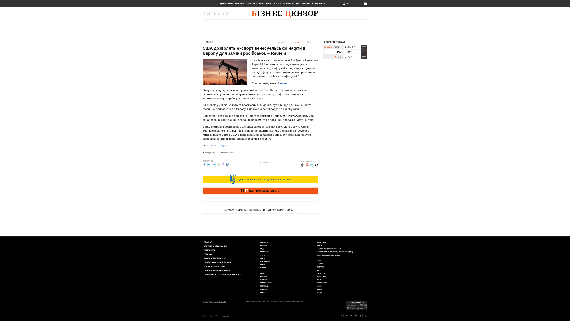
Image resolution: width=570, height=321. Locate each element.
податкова (321, 276)
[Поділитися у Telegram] (214, 164)
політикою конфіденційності (294, 301)
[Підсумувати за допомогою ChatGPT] (302, 164)
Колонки (320, 3)
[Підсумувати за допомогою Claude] (307, 164)
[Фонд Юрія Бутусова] (260, 179)
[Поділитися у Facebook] (204, 164)
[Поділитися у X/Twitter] (209, 164)
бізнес (319, 260)
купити (336, 47)
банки (319, 245)
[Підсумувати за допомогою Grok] (316, 164)
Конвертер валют (334, 42)
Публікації (307, 3)
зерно (319, 292)
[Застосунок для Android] (218, 14)
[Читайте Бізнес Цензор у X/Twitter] (346, 315)
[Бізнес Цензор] (285, 14)
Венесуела (211, 152)
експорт (320, 264)
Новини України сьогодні (217, 270)
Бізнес (296, 3)
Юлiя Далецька (218, 145)
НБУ (318, 270)
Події (248, 3)
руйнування (322, 283)
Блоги (277, 3)
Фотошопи (265, 261)
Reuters (282, 83)
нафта (227, 152)
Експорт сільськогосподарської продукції (335, 252)
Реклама (208, 254)
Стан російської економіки (328, 255)
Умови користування (215, 258)
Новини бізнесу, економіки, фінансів (222, 274)
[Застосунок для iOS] (223, 14)
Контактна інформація (215, 246)
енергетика (322, 273)
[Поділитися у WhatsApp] (218, 164)
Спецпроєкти (265, 283)
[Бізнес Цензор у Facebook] (204, 14)
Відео (269, 3)
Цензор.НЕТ (226, 3)
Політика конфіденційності (217, 262)
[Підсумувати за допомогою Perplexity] (312, 164)
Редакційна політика (214, 266)
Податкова (321, 242)
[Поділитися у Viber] (223, 164)
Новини (239, 3)
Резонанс (258, 3)
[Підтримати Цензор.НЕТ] (260, 191)
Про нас (208, 242)
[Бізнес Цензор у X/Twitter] (209, 14)
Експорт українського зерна (329, 249)
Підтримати (210, 250)
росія (319, 279)
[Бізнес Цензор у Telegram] (214, 14)
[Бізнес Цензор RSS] (228, 14)
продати (328, 47)
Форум (287, 3)
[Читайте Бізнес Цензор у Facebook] (342, 315)
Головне (264, 279)
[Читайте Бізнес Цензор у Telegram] (351, 315)
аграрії (319, 286)
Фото (262, 255)
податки (320, 267)
